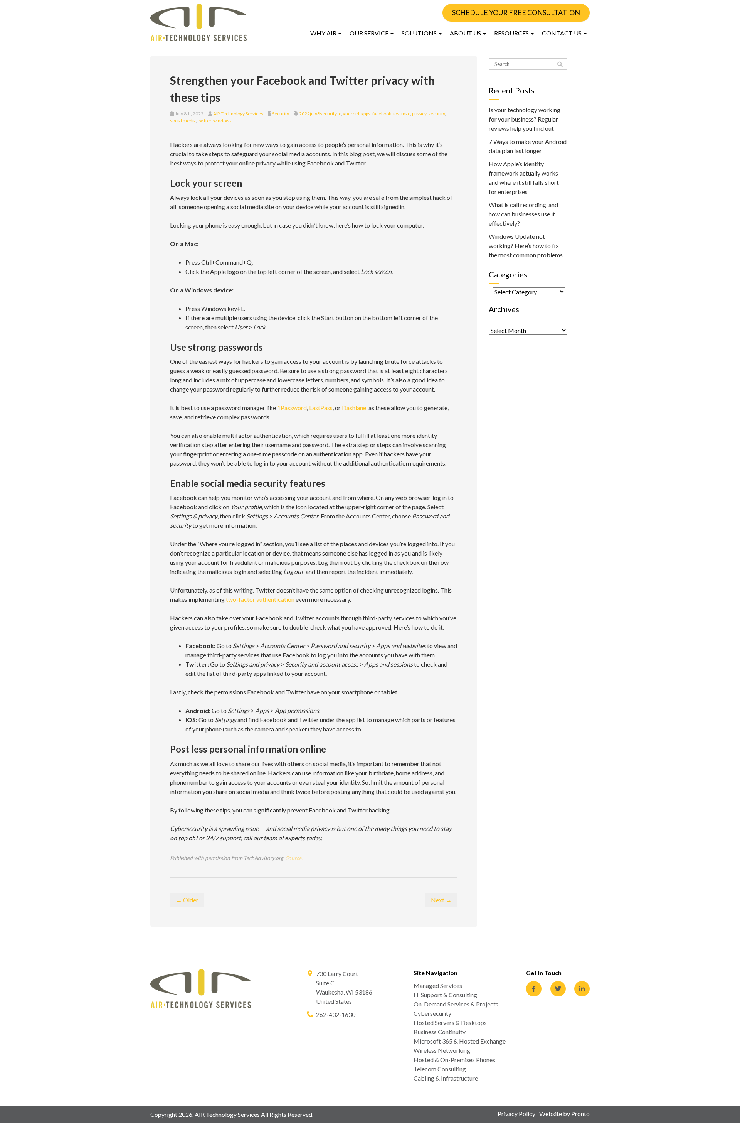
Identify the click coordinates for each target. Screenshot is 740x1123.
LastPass (321, 407)
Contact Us (562, 33)
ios (396, 114)
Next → (441, 899)
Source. (294, 858)
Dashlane (354, 407)
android (351, 114)
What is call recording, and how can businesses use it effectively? (523, 214)
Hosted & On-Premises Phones (454, 1059)
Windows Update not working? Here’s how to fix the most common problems (526, 245)
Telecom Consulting (440, 1068)
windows (222, 120)
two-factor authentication (260, 599)
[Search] (560, 64)
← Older (187, 899)
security (436, 114)
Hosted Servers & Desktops (450, 1022)
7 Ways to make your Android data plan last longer (528, 146)
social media (183, 120)
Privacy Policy (516, 1113)
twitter (204, 120)
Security (280, 114)
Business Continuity (440, 1031)
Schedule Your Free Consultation (516, 12)
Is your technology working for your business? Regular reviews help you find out (524, 119)
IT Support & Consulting (445, 994)
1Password (292, 407)
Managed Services (438, 985)
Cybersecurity (432, 1013)
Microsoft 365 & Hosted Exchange (460, 1041)
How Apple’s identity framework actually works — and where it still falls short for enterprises (526, 177)
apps (365, 114)
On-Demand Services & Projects (456, 1004)
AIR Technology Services (238, 114)
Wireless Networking (442, 1050)
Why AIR (324, 33)
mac (405, 114)
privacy (419, 114)
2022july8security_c (320, 114)
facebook (381, 114)
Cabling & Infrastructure (446, 1078)
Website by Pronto (564, 1113)
